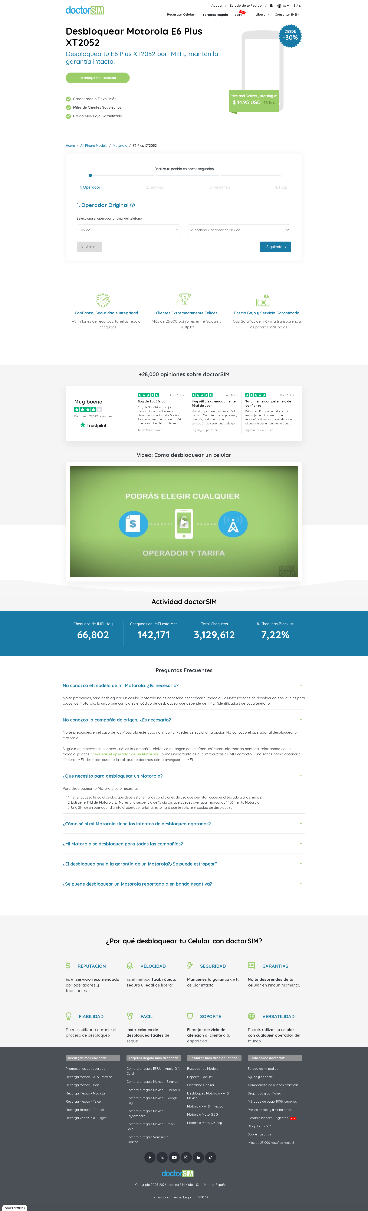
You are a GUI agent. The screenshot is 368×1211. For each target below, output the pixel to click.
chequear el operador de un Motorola (124, 754)
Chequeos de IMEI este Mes (153, 623)
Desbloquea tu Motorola (98, 78)
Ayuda (216, 5)
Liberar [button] (261, 14)
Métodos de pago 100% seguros (272, 1101)
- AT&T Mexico (205, 1106)
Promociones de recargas (85, 1069)
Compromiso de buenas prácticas (273, 1085)
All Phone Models (93, 145)
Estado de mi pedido (263, 1069)
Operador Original (200, 1085)
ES (284, 6)
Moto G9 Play (204, 1123)
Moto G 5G (202, 1114)
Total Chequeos (214, 623)
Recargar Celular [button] (180, 14)
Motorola (120, 145)
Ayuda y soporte (260, 1077)
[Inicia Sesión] (271, 5)
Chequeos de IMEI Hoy (93, 623)
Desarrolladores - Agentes (271, 1118)
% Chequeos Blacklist (275, 623)
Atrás (90, 246)
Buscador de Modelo (202, 1069)
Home (70, 145)
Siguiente (274, 246)
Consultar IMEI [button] (286, 14)
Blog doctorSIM (259, 1126)
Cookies (202, 1197)
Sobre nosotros (260, 1134)
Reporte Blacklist (200, 1077)
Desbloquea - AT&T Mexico (209, 1095)
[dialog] (14, 1208)
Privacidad (161, 1197)
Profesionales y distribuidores (270, 1110)
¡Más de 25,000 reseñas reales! (271, 1143)
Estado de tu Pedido (246, 5)
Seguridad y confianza (264, 1093)
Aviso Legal (182, 1197)
